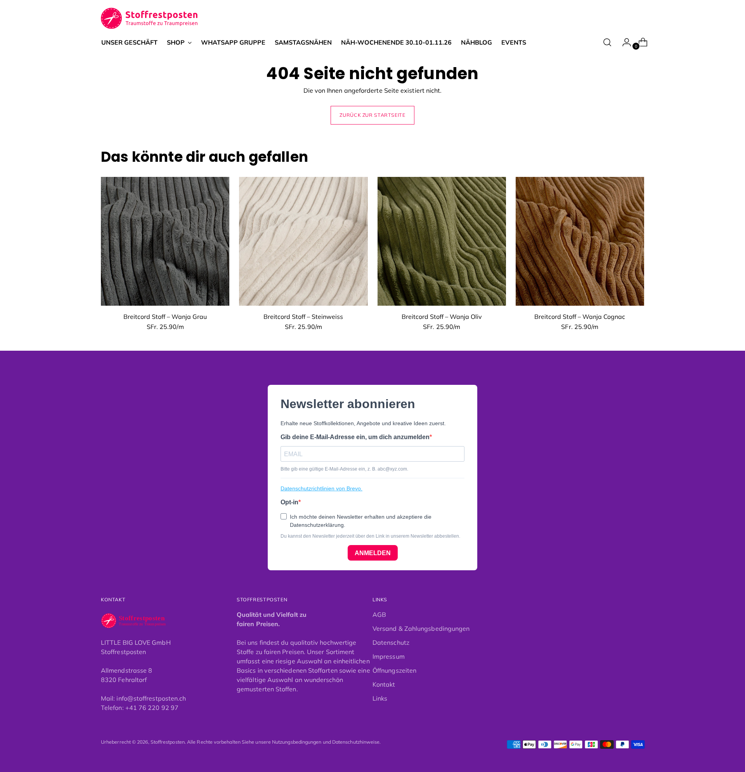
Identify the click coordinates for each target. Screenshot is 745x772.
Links (379, 698)
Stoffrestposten (168, 742)
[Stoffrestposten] (149, 18)
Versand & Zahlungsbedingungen (421, 628)
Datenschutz (390, 642)
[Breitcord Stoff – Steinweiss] (303, 241)
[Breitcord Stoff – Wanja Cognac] (580, 241)
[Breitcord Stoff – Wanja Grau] (165, 241)
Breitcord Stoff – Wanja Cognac (579, 316)
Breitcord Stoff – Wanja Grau (165, 316)
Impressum (388, 656)
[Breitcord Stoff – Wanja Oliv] (442, 241)
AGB (379, 614)
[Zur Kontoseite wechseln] (623, 42)
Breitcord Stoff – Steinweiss (303, 316)
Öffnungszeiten (394, 670)
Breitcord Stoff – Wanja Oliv (442, 316)
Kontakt (383, 684)
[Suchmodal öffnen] (607, 42)
